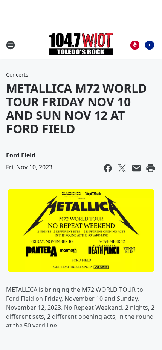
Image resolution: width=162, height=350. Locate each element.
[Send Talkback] (134, 45)
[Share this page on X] (122, 168)
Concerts (17, 74)
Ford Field (20, 155)
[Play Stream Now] (149, 45)
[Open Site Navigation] (10, 45)
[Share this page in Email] (136, 168)
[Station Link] (81, 45)
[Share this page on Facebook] (107, 168)
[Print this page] (150, 168)
